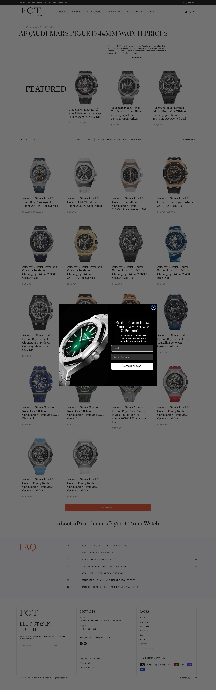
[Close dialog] (153, 307)
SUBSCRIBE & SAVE (132, 366)
